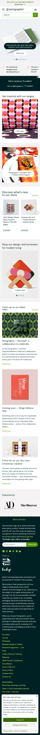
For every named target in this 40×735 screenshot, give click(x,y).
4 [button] (21, 59)
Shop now (20, 53)
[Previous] (2, 212)
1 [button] (15, 59)
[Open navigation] (3, 9)
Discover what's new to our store (15, 193)
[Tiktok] (13, 551)
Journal (5, 638)
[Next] (37, 212)
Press (4, 651)
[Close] (36, 696)
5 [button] (23, 59)
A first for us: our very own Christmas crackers (16, 462)
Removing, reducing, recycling (13, 685)
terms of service (26, 536)
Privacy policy (8, 731)
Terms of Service (8, 667)
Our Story (6, 634)
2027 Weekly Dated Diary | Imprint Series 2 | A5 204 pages (11, 221)
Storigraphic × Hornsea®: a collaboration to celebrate (15, 342)
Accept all (20, 720)
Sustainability (7, 682)
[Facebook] (3, 551)
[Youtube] (10, 551)
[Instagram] (7, 551)
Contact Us (6, 677)
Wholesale (6, 641)
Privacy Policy (7, 670)
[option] (20, 40)
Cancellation (7, 664)
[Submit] (35, 15)
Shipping (5, 657)
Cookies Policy (7, 673)
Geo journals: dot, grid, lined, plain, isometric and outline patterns (20, 46)
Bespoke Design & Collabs (12, 644)
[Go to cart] (35, 9)
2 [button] (17, 59)
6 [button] (25, 59)
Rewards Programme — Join (13, 647)
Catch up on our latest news (13, 308)
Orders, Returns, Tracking (12, 654)
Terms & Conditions (20, 731)
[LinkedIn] (20, 551)
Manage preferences (20, 725)
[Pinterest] (17, 551)
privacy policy (11, 536)
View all (35, 195)
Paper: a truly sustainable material (15, 688)
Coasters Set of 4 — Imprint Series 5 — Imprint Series (28, 219)
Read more (6, 364)
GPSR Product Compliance (12, 660)
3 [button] (19, 59)
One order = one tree (10, 692)
